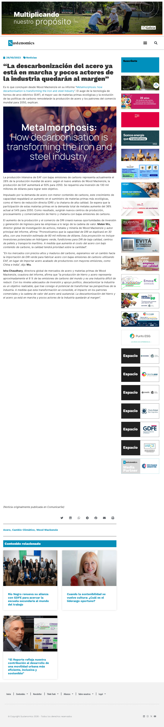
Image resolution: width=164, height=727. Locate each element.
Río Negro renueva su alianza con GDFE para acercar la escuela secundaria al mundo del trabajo (28, 599)
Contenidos (20, 694)
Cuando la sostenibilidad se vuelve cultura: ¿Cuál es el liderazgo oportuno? (86, 597)
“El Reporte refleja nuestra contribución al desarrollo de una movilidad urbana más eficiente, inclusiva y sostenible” (28, 666)
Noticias (31, 57)
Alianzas (67, 694)
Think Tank (51, 694)
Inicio (8, 694)
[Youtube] (155, 716)
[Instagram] (148, 716)
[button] (145, 43)
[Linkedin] (144, 716)
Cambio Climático (23, 529)
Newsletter (37, 694)
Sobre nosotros (84, 694)
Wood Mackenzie (47, 529)
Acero (7, 529)
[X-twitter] (151, 716)
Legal (101, 694)
